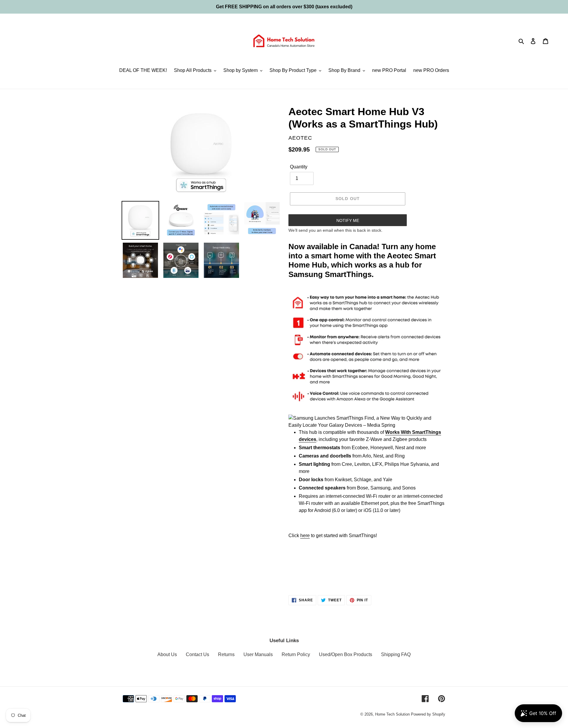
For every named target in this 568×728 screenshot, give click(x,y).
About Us (167, 654)
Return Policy (296, 654)
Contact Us (197, 654)
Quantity (298, 166)
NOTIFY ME (347, 220)
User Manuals (258, 654)
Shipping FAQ (396, 654)
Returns (226, 654)
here (305, 535)
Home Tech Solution (392, 714)
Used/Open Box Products (345, 654)
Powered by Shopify (428, 714)
